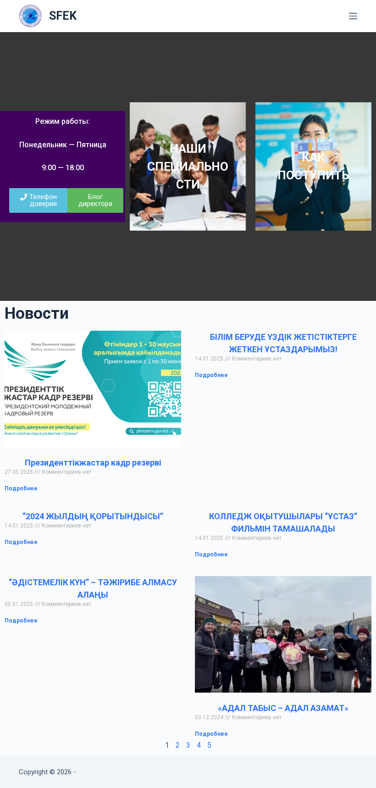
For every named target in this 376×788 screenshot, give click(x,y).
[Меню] (353, 16)
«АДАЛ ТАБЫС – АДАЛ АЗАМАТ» (283, 708)
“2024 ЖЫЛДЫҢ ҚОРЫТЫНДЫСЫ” (92, 516)
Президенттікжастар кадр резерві (93, 462)
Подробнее (21, 488)
